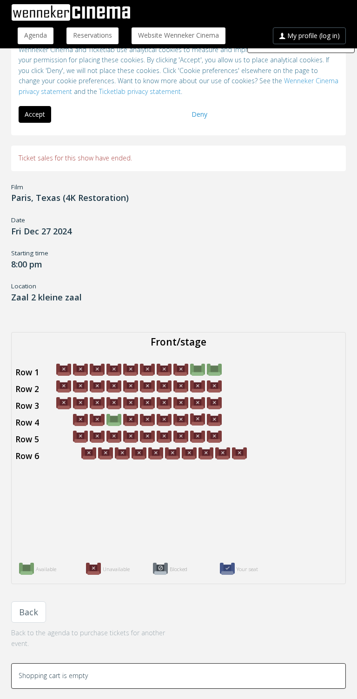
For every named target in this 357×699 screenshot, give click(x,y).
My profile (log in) (312, 35)
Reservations (92, 35)
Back (28, 612)
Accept (35, 114)
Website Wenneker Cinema (178, 35)
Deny (199, 114)
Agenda (35, 35)
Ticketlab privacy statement (140, 91)
